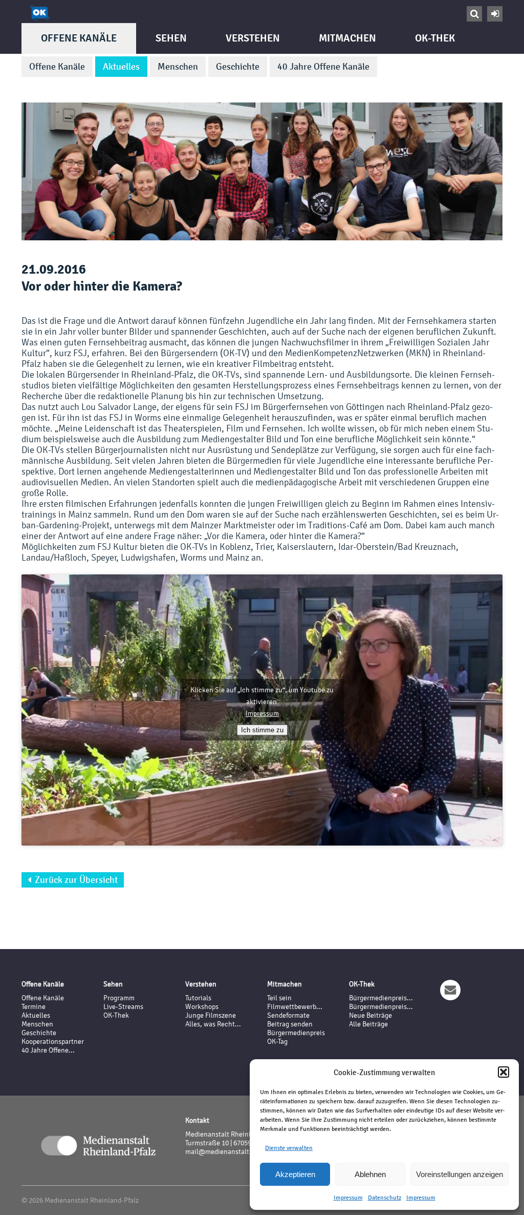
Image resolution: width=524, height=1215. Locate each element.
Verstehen (253, 38)
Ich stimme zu (262, 730)
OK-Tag (277, 1041)
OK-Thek (435, 38)
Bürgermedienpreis (296, 1032)
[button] (503, 1072)
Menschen (178, 66)
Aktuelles (121, 66)
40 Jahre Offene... (48, 1050)
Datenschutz (384, 1197)
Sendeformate (288, 1015)
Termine (33, 1006)
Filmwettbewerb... (294, 1006)
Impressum (348, 1197)
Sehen (171, 38)
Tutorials (198, 998)
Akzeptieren (295, 1174)
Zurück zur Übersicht (73, 879)
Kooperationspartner (52, 1041)
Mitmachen (347, 38)
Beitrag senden (290, 1024)
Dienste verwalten (289, 1147)
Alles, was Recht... (213, 1024)
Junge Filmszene (210, 1015)
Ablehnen (370, 1174)
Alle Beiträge (368, 1024)
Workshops (202, 1006)
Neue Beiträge (370, 1015)
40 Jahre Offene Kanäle (323, 66)
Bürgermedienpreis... (381, 998)
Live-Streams (123, 1006)
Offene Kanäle (79, 38)
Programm (119, 998)
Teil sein (279, 998)
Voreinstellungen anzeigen (459, 1174)
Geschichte (237, 66)
